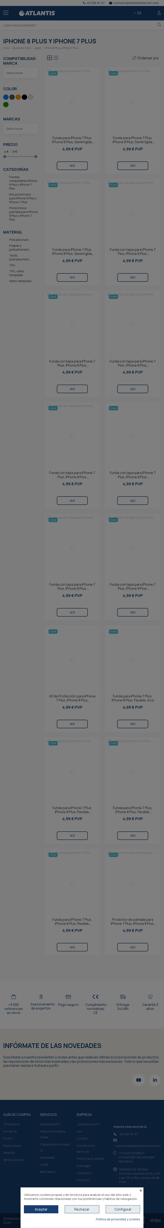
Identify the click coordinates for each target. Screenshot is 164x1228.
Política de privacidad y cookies (118, 1219)
